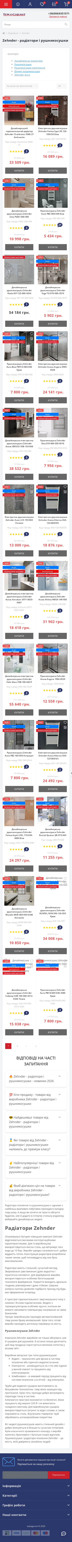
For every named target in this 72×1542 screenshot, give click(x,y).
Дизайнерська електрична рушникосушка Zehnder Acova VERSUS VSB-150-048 (19, 443)
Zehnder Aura (22, 74)
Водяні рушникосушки (27, 71)
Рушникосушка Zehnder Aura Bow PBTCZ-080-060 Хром (19, 367)
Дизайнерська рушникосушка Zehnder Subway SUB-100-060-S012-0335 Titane (19, 994)
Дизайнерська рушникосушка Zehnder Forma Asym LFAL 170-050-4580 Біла (19, 834)
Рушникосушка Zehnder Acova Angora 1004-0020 (52, 677)
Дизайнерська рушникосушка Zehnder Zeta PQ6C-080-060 (19, 213)
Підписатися (58, 1474)
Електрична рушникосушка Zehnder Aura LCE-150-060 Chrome (19, 520)
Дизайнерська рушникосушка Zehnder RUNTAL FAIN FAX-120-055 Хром (53, 912)
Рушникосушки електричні (29, 67)
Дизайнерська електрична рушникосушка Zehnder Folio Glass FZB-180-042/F (19, 679)
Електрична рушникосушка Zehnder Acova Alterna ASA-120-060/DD (52, 520)
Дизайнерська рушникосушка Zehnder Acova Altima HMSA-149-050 (53, 596)
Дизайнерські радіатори (28, 60)
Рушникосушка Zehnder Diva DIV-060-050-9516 (52, 442)
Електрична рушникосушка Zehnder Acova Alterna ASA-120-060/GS (52, 755)
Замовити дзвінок (58, 16)
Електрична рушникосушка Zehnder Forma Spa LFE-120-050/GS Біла (52, 131)
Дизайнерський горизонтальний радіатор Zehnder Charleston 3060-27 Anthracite (19, 133)
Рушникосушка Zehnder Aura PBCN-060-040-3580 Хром (52, 993)
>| (36, 1046)
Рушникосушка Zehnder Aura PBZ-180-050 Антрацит (19, 754)
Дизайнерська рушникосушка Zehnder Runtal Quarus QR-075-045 (52, 832)
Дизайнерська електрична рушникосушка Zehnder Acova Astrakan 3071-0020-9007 (19, 598)
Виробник (13, 33)
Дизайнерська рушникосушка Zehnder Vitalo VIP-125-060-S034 (19, 290)
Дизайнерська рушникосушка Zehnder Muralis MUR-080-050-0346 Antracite (19, 913)
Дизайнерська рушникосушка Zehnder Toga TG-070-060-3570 (52, 290)
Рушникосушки (22, 64)
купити (19, 170)
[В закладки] (31, 98)
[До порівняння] (31, 103)
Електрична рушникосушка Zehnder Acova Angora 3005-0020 (52, 367)
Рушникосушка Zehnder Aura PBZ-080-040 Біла (52, 212)
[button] (30, 4)
